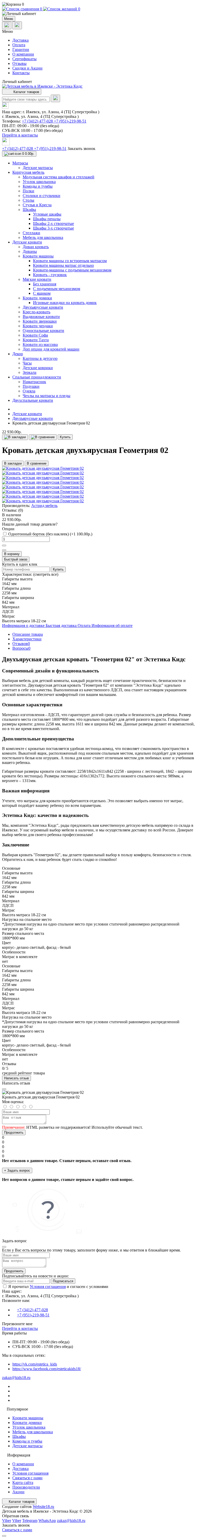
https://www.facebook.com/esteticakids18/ (46, 1369)
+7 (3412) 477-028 (38, 121)
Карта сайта (22, 1482)
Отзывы (19, 63)
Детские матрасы (27, 1446)
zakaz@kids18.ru (16, 1377)
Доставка (20, 40)
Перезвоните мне (17, 1324)
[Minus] (4, 550)
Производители (26, 1487)
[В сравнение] (43, 437)
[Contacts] (17, 25)
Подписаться (63, 1281)
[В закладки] (15, 437)
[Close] (4, 1089)
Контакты (21, 73)
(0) (20, 510)
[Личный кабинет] (99, 13)
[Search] (55, 98)
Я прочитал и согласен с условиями (58, 1286)
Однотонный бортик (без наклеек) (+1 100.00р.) (50, 534)
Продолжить (13, 1132)
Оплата (18, 45)
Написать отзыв (16, 1078)
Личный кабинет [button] (17, 81)
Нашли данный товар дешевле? (29, 524)
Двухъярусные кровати (32, 418)
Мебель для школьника (32, 1432)
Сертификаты (24, 59)
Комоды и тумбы (27, 1441)
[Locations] (6, 25)
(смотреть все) (45, 574)
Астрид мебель (44, 505)
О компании (23, 54)
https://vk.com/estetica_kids (34, 1364)
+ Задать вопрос (17, 1170)
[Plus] (4, 545)
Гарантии (20, 49)
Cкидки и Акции (27, 68)
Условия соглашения (48, 1286)
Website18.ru (43, 1506)
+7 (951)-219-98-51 (70, 121)
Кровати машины (27, 1418)
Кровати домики (27, 1422)
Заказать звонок (81, 148)
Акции (18, 1492)
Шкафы (19, 1436)
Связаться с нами (27, 1478)
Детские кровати (27, 414)
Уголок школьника (28, 1427)
